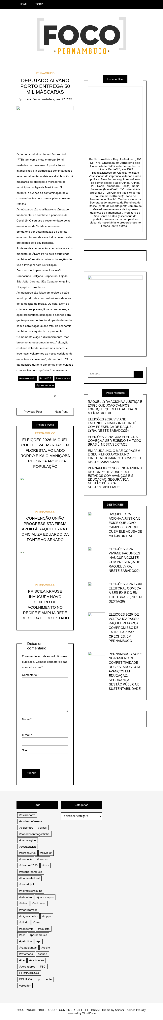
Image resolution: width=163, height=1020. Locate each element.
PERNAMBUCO (45, 73)
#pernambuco (45, 385)
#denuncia (25, 859)
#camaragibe (27, 840)
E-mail (27, 734)
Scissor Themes (125, 1009)
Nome (26, 719)
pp (38, 979)
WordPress (89, 1013)
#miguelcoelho (28, 916)
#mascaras (63, 378)
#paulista (43, 928)
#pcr (22, 934)
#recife (45, 947)
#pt (39, 941)
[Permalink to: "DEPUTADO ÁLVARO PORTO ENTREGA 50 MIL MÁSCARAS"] (45, 125)
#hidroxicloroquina (30, 890)
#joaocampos (45, 897)
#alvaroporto (27, 378)
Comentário (30, 674)
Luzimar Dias (30, 99)
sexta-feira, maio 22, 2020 (57, 99)
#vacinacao (36, 960)
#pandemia (26, 928)
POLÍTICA (25, 979)
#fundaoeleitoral (29, 878)
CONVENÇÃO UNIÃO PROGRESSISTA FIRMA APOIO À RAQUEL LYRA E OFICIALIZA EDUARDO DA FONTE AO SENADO (45, 529)
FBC (43, 966)
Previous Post (32, 411)
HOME (24, 4)
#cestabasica (27, 846)
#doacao (42, 859)
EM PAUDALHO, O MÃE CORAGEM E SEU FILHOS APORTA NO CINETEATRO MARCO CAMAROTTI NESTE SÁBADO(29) (114, 456)
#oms (36, 922)
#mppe (46, 916)
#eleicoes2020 (28, 865)
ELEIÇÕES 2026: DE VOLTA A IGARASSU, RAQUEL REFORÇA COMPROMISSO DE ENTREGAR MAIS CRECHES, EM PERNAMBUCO (124, 627)
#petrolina (25, 941)
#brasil (42, 827)
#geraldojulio (27, 884)
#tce (22, 960)
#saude (42, 953)
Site (24, 750)
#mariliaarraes (28, 909)
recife (48, 979)
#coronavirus (27, 852)
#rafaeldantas (28, 947)
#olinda (23, 922)
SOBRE (40, 4)
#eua (45, 865)
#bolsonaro (26, 827)
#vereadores (27, 966)
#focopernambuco (30, 871)
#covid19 (45, 378)
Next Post (61, 411)
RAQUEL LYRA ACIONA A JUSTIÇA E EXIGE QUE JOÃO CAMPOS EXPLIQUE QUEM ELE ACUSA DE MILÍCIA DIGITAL (115, 407)
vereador (25, 985)
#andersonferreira (30, 821)
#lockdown (39, 903)
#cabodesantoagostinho (34, 834)
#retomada (26, 953)
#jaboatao (25, 897)
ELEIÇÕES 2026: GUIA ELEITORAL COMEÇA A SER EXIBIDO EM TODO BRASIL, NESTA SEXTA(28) (114, 440)
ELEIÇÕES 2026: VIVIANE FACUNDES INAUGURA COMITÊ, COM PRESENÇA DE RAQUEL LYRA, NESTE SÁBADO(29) (112, 425)
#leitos (23, 903)
